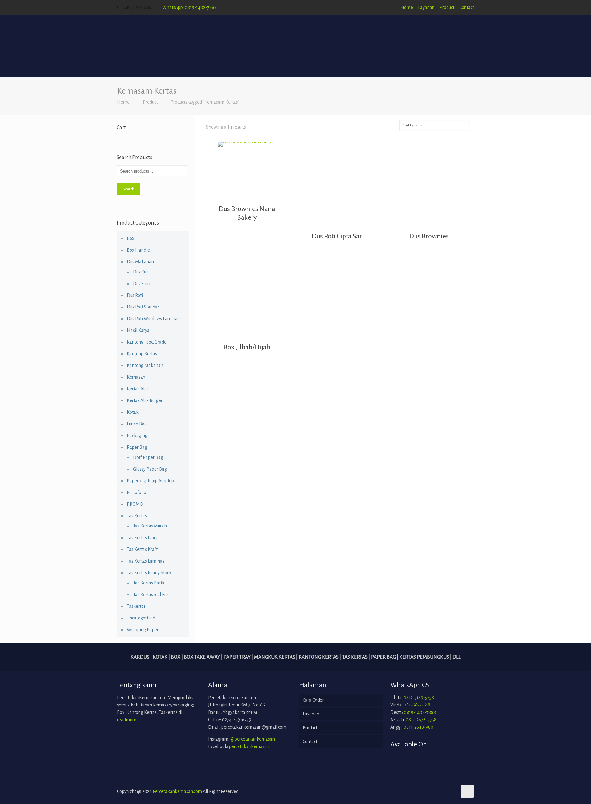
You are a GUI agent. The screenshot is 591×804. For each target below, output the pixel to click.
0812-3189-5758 (419, 697)
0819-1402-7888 (420, 712)
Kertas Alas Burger (145, 400)
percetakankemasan (249, 746)
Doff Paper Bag (148, 457)
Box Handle (138, 250)
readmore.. (127, 719)
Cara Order (313, 700)
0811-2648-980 (418, 727)
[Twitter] (443, 791)
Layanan (426, 7)
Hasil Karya (138, 330)
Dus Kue (141, 271)
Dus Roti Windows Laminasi (154, 318)
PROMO (135, 504)
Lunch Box (137, 423)
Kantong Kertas (142, 353)
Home (406, 7)
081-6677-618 (417, 705)
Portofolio (136, 492)
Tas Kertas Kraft (142, 549)
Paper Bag (137, 447)
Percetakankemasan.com (177, 791)
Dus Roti (135, 295)
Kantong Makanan (145, 365)
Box (130, 238)
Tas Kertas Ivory (142, 537)
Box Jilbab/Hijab (246, 347)
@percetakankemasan (252, 739)
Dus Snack (143, 283)
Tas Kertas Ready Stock (149, 572)
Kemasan (136, 377)
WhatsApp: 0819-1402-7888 (189, 7)
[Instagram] (451, 791)
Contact (466, 7)
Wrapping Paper (143, 629)
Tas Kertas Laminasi (146, 561)
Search (128, 189)
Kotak (133, 412)
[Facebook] (435, 791)
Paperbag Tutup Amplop (150, 480)
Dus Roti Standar (143, 306)
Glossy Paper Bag (150, 469)
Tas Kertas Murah (150, 525)
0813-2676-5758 (421, 719)
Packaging (137, 435)
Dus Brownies (429, 236)
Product (447, 7)
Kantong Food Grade (147, 342)
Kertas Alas (138, 388)
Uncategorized (141, 617)
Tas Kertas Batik (148, 582)
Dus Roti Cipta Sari (338, 236)
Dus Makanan (140, 261)
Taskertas (136, 606)
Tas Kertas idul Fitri (151, 594)
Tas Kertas (137, 515)
